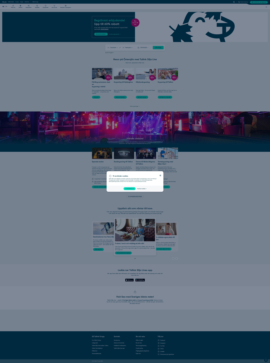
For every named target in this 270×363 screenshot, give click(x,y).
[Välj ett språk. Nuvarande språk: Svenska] (160, 175)
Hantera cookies (141, 188)
